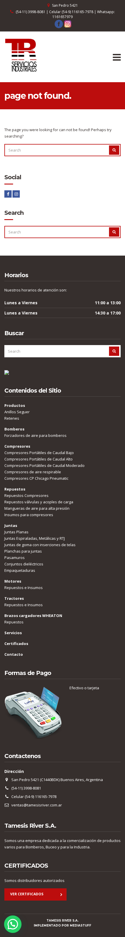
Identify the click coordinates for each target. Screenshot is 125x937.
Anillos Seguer (17, 411)
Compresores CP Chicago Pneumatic (36, 478)
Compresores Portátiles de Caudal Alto (38, 459)
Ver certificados (26, 894)
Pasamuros (14, 557)
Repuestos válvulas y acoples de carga (38, 501)
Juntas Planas (16, 532)
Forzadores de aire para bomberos (35, 435)
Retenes (11, 418)
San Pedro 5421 (65, 5)
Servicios (13, 632)
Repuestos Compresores (26, 495)
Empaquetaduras (19, 570)
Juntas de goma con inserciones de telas (40, 544)
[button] (13, 924)
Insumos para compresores (28, 514)
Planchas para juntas (23, 551)
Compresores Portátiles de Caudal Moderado (44, 465)
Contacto (13, 654)
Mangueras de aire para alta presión (36, 508)
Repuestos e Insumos (23, 587)
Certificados (16, 643)
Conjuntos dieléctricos (23, 564)
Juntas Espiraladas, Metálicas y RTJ (34, 538)
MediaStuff (80, 925)
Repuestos (14, 622)
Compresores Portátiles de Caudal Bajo (39, 452)
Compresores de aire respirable (32, 471)
